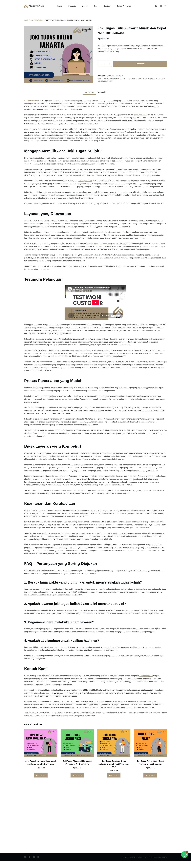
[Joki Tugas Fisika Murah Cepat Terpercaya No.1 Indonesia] (150, 743)
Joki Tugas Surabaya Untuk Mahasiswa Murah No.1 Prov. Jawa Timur (114, 764)
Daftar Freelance (124, 6)
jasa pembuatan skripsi (101, 243)
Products (72, 6)
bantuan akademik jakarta (115, 79)
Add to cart (140, 64)
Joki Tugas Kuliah (115, 76)
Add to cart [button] (40, 775)
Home (59, 6)
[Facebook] (25, 857)
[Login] (161, 6)
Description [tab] (89, 92)
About (84, 6)
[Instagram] (34, 857)
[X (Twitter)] (29, 857)
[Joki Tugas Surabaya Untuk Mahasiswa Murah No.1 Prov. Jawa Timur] (113, 743)
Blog (95, 6)
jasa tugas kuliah (140, 115)
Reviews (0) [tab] (102, 92)
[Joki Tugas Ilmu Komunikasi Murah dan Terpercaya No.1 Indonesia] (40, 743)
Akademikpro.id (146, 676)
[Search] (156, 6)
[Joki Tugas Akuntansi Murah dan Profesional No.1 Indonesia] (77, 743)
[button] (184, 854)
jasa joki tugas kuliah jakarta (141, 79)
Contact (107, 6)
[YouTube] (38, 857)
